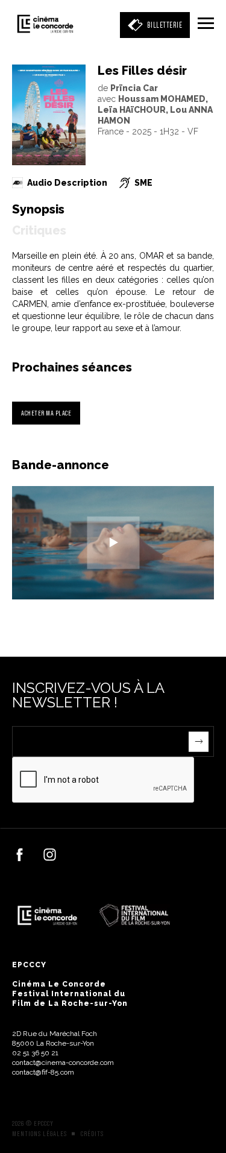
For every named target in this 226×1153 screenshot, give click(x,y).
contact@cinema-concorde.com (63, 1062)
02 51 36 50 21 (35, 1053)
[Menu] (206, 24)
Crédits (92, 1133)
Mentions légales (39, 1133)
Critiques (39, 230)
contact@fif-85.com (43, 1072)
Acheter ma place (46, 413)
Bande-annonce (60, 465)
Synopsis (38, 209)
